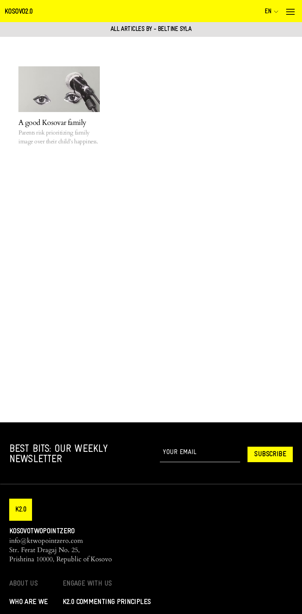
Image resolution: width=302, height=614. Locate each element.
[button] (20, 510)
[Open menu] (290, 11)
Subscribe (270, 454)
